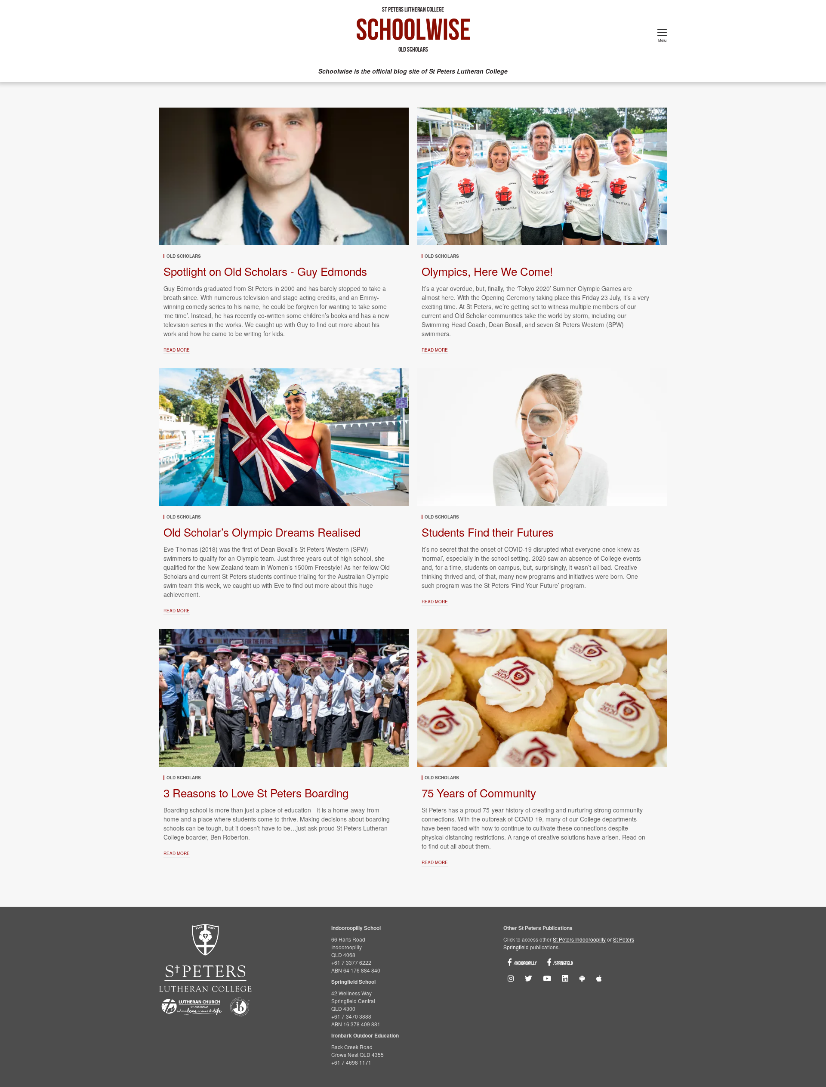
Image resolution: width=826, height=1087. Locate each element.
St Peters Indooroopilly (579, 939)
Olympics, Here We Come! (487, 271)
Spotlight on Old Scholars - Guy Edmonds (265, 271)
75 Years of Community (479, 792)
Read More (176, 350)
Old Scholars (183, 256)
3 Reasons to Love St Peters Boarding (255, 792)
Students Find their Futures (488, 532)
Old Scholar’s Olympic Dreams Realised (262, 532)
